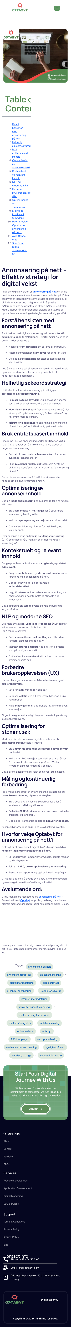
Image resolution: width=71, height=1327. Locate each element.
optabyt (46, 1031)
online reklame (25, 1031)
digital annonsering (50, 974)
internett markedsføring (34, 998)
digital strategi (51, 982)
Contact (33, 1108)
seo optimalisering (47, 1039)
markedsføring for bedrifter (34, 1015)
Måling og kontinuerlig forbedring (18, 214)
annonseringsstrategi (19, 974)
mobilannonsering (49, 1023)
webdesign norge (21, 1055)
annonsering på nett (50, 896)
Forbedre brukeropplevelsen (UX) (22, 193)
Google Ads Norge (50, 990)
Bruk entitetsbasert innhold (20, 153)
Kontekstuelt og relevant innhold (19, 175)
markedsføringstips (20, 1023)
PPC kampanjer (19, 1039)
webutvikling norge (51, 1055)
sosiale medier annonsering (21, 1047)
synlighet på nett (55, 1047)
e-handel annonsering (19, 990)
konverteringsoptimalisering (34, 1007)
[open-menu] (57, 8)
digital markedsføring (22, 982)
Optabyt (25, 900)
